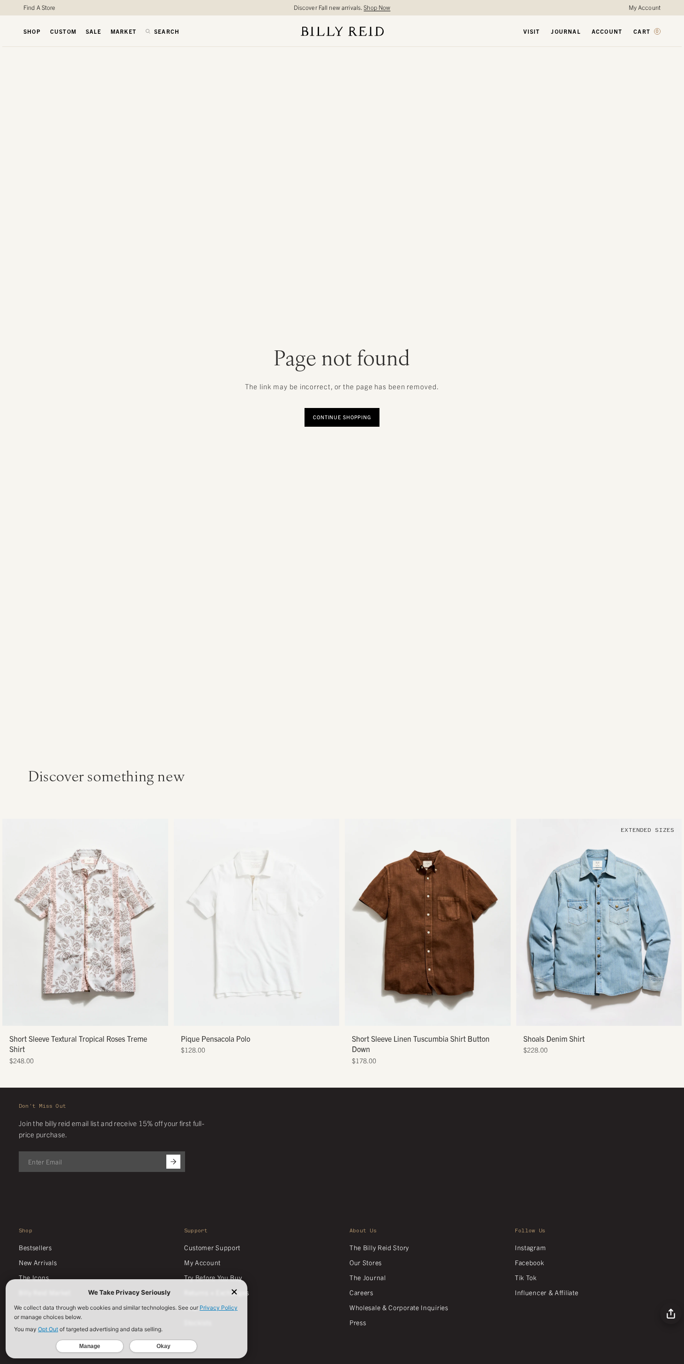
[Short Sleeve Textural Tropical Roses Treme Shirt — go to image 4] (89, 1015)
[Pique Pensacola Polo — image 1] (257, 922)
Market (123, 31)
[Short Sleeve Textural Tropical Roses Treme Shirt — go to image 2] (75, 1015)
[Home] (342, 31)
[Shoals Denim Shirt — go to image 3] (595, 1015)
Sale (93, 31)
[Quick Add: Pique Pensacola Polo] (185, 1014)
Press (357, 1322)
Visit (531, 31)
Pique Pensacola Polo (215, 1038)
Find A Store (39, 7)
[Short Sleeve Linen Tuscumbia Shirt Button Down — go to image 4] (431, 1015)
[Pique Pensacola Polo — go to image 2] (253, 1015)
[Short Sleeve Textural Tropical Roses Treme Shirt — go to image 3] (82, 1015)
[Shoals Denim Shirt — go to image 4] (602, 1015)
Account (607, 31)
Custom (63, 31)
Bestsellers (35, 1247)
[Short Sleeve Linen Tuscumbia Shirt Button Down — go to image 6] (445, 1015)
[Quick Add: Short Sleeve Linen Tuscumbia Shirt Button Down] (356, 1014)
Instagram (530, 1247)
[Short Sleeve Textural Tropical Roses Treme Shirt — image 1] (85, 922)
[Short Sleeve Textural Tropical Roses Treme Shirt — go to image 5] (96, 1015)
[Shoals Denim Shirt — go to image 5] (609, 1015)
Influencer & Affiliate (546, 1292)
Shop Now (377, 7)
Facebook (529, 1262)
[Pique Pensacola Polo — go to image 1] (246, 1015)
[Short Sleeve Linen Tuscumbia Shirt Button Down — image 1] (428, 922)
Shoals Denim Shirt (554, 1038)
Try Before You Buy (213, 1277)
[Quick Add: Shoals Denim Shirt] (528, 1014)
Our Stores (365, 1262)
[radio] (183, 901)
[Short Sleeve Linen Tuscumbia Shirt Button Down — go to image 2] (417, 1015)
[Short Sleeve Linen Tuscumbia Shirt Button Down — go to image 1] (410, 1015)
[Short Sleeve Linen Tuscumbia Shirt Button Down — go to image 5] (438, 1015)
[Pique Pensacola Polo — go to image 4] (267, 1015)
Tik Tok (526, 1277)
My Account (645, 7)
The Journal (367, 1277)
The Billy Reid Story (379, 1247)
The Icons (34, 1277)
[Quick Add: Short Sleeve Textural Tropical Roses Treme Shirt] (14, 1014)
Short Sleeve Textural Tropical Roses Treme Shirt (78, 1043)
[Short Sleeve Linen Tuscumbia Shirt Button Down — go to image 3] (424, 1015)
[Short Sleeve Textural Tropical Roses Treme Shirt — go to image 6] (103, 1015)
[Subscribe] (173, 1162)
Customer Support (212, 1247)
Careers (361, 1292)
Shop (32, 31)
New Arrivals (38, 1262)
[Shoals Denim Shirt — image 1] (599, 922)
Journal (565, 31)
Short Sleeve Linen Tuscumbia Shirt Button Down (421, 1043)
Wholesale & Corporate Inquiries (398, 1307)
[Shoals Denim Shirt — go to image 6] (616, 1015)
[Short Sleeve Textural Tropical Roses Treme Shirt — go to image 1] (68, 1015)
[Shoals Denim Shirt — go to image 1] (581, 1015)
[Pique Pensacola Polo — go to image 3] (260, 1015)
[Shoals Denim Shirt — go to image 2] (588, 1015)
